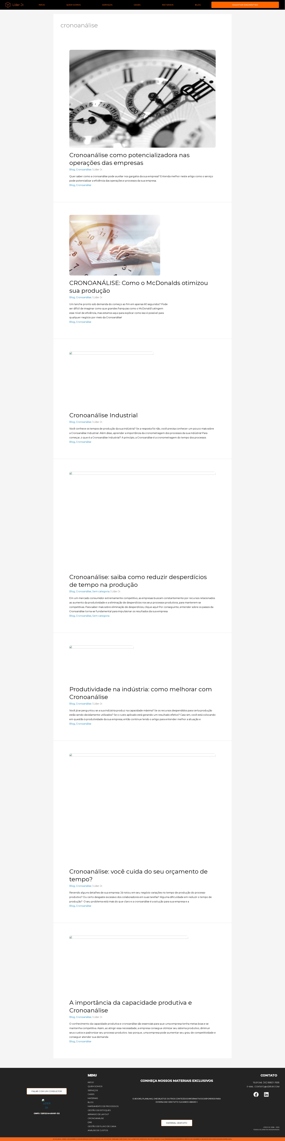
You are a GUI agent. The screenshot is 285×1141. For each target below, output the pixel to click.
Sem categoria (100, 591)
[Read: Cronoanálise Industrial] (111, 379)
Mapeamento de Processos (103, 1106)
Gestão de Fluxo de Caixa (102, 1126)
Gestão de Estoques (99, 1110)
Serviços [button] (107, 5)
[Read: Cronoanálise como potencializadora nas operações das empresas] (142, 98)
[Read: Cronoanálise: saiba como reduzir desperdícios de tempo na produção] (142, 520)
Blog (198, 5)
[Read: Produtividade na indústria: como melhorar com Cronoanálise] (101, 663)
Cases (137, 5)
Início (42, 5)
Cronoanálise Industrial (103, 415)
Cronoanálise (83, 169)
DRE (90, 1122)
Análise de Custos (98, 1130)
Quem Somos (73, 5)
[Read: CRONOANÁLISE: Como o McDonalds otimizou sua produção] (114, 245)
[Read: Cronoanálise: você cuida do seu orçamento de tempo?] (142, 808)
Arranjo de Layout (98, 1114)
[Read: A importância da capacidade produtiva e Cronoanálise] (128, 965)
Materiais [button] (168, 5)
